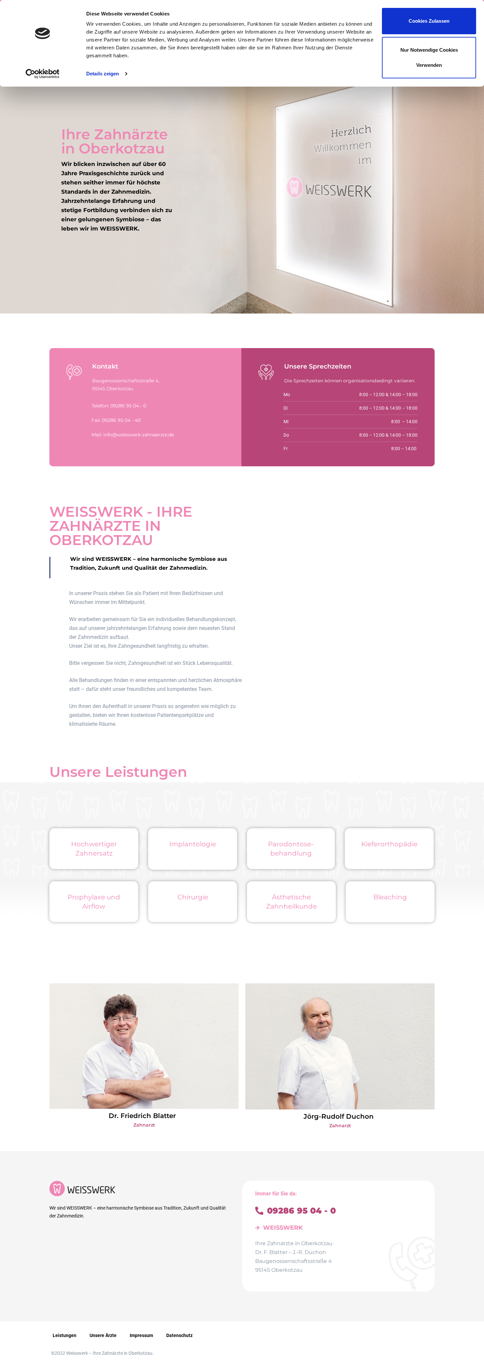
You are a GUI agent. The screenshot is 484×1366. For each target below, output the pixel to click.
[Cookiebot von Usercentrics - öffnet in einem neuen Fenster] (42, 74)
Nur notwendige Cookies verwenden (429, 57)
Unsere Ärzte (103, 1335)
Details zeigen (102, 73)
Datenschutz (179, 1335)
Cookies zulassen (429, 21)
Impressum (141, 1335)
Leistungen (64, 1335)
